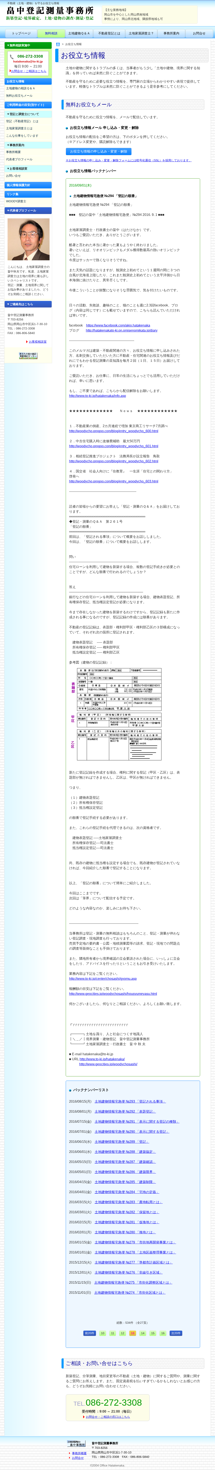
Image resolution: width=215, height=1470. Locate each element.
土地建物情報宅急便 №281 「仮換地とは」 (127, 1222)
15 (153, 1333)
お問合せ (199, 33)
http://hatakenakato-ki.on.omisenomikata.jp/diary (121, 330)
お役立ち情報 (15, 81)
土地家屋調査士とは (19, 128)
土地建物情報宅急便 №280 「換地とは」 (125, 1232)
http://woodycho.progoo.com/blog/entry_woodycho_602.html (113, 461)
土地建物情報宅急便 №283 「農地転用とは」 (129, 1202)
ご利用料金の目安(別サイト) (25, 104)
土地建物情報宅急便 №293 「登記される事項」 (130, 1101)
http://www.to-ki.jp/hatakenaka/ (102, 1059)
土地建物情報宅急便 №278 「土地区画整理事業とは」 (135, 1252)
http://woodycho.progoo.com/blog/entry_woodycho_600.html (113, 431)
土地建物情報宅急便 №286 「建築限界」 (125, 1172)
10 (102, 1333)
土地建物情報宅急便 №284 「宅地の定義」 (127, 1192)
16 (163, 1333)
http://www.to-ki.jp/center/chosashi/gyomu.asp (103, 978)
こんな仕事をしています (22, 135)
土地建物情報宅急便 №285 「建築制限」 (125, 1182)
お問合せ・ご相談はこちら (28, 71)
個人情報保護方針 (18, 185)
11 (112, 1333)
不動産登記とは (109, 33)
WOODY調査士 (16, 201)
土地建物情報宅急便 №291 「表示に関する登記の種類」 (137, 1121)
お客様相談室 (38, 341)
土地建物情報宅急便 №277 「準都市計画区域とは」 (134, 1262)
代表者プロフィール (19, 159)
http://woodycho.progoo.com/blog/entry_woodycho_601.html (113, 446)
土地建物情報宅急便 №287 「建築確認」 (125, 1162)
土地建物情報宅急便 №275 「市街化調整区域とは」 (133, 1282)
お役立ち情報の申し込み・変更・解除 (98, 151)
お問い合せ (13, 175)
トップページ (21, 33)
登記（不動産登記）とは (22, 121)
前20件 (89, 1333)
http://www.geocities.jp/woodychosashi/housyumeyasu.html (113, 994)
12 (122, 1333)
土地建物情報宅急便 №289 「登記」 (122, 1141)
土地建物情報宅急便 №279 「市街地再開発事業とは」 (135, 1242)
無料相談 (51, 33)
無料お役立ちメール (19, 95)
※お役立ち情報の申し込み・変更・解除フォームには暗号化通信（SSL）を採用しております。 (129, 160)
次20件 (176, 1333)
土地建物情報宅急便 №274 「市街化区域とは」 (130, 1292)
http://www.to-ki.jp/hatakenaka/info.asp (97, 396)
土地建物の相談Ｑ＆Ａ (20, 88)
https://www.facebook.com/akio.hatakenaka (118, 325)
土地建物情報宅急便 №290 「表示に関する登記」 (132, 1131)
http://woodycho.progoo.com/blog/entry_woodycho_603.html (113, 481)
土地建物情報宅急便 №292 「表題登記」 (125, 1111)
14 (142, 1333)
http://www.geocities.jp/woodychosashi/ (108, 1064)
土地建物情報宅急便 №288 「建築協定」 (125, 1152)
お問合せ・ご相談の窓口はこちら (108, 1416)
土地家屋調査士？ (141, 33)
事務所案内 (171, 33)
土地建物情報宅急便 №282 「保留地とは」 (127, 1212)
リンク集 (12, 194)
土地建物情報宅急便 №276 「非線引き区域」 (129, 1272)
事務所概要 (13, 152)
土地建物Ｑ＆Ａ (79, 33)
